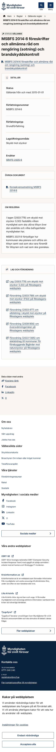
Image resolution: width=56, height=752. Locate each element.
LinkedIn (9, 392)
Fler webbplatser (26, 630)
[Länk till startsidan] (13, 6)
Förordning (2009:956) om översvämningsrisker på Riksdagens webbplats (24, 327)
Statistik (5, 488)
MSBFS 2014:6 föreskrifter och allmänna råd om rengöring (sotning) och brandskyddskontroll (29, 65)
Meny (50, 9)
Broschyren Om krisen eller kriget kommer (21, 458)
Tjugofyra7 (7, 612)
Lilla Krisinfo (8, 593)
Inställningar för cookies (15, 724)
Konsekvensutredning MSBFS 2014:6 (25, 189)
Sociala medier (37, 534)
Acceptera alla (28, 744)
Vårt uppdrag (7, 434)
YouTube (10, 524)
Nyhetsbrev (6, 428)
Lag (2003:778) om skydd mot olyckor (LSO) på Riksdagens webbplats (26, 284)
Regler (20, 16)
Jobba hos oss (8, 439)
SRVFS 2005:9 (14, 159)
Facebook (10, 386)
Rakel (4, 482)
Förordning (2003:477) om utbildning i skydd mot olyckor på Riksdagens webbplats (28, 313)
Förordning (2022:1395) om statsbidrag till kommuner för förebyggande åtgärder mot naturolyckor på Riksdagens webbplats (25, 344)
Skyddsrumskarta (9, 452)
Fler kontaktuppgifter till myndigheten (19, 682)
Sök (41, 9)
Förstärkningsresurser (11, 476)
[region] (28, 721)
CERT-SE (5, 556)
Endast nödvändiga (28, 735)
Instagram (11, 506)
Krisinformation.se (11, 574)
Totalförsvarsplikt (9, 464)
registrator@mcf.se (10, 677)
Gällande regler (35, 16)
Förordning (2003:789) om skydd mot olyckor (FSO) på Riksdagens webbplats (28, 299)
